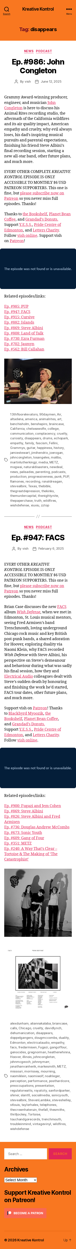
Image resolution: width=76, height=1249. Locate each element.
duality (64, 1038)
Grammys (17, 448)
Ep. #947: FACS (17, 311)
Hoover (15, 1057)
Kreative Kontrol (38, 9)
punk (58, 476)
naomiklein (18, 1076)
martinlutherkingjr (23, 462)
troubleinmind (20, 1124)
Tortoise (34, 1114)
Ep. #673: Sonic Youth (23, 832)
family (29, 443)
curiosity (16, 438)
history (59, 448)
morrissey (31, 1071)
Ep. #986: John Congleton (38, 66)
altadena (16, 419)
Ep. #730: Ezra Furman (24, 338)
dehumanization (22, 1033)
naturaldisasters (36, 467)
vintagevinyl (42, 1124)
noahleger (52, 1076)
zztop (45, 505)
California (17, 429)
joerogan (56, 453)
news (14, 472)
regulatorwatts (21, 1090)
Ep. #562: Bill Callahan (24, 349)
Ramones (17, 481)
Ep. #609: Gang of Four (24, 838)
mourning (48, 1071)
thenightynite (48, 496)
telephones (48, 1105)
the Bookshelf (35, 214)
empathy (16, 443)
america (31, 419)
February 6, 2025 (51, 548)
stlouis (15, 1105)
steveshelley (61, 1100)
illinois (27, 1057)
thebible (44, 486)
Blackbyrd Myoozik (25, 713)
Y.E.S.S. (25, 224)
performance (37, 1081)
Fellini (53, 443)
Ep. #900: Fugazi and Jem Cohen (32, 805)
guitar (31, 448)
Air (59, 414)
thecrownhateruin (23, 1110)
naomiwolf (35, 1076)
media (43, 462)
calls (13, 1028)
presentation (44, 1086)
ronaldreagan (52, 481)
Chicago (25, 1028)
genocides (18, 1052)
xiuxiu (35, 505)
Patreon (17, 241)
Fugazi (43, 1047)
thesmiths (56, 1110)
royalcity (40, 1090)
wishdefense (19, 505)
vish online (27, 235)
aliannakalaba (40, 1023)
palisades (27, 472)
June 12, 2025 (51, 81)
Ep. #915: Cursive (19, 317)
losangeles (41, 457)
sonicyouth (60, 1095)
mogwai (16, 467)
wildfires (49, 501)
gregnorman (36, 1052)
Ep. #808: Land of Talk (23, 333)
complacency (45, 433)
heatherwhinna (59, 1052)
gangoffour (58, 1047)
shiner (14, 1095)
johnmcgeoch (20, 1062)
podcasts (58, 472)
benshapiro (39, 424)
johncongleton (21, 457)
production (18, 476)
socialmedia (41, 1095)
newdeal (56, 467)
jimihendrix (39, 453)
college (53, 429)
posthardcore (59, 1081)
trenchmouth (51, 1119)
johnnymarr (40, 1062)
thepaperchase (21, 501)
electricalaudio (38, 1043)
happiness (44, 448)
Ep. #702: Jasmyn (19, 344)
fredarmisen (27, 1047)
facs (13, 1047)
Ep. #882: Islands (19, 322)
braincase (56, 424)
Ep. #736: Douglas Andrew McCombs (36, 827)
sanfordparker (59, 1090)
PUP (66, 476)
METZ (53, 462)
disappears (32, 438)
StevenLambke (39, 1100)
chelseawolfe (36, 429)
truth (38, 501)
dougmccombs (45, 1038)
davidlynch (53, 1028)
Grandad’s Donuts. (41, 219)
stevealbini (18, 486)
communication (22, 433)
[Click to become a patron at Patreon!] (38, 1213)
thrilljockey (18, 1114)
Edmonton (18, 1043)
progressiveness (40, 476)
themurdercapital (23, 496)
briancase (59, 1023)
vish (28, 81)
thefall (43, 1110)
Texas (32, 486)
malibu (56, 457)
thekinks (47, 491)
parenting (42, 472)
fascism (42, 443)
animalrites (47, 419)
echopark (61, 438)
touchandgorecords (25, 1119)
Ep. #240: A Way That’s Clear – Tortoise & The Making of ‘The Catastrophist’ (31, 854)
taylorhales (30, 1105)
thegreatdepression (25, 491)
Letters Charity (46, 230)
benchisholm (19, 424)
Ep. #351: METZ (18, 843)
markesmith (46, 1066)
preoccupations (21, 1086)
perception (18, 1081)
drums (47, 438)
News (29, 51)
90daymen (47, 414)
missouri (16, 1071)
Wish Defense (28, 612)
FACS (61, 606)
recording (33, 481)
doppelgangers (21, 1038)
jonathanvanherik (23, 1066)
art (59, 419)
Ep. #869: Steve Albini (23, 328)
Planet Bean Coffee (41, 718)
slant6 (25, 1095)
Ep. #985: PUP (16, 306)
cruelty (62, 433)
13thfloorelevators (24, 414)
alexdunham (19, 1023)
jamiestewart (20, 453)
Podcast (44, 51)
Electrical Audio (18, 676)
